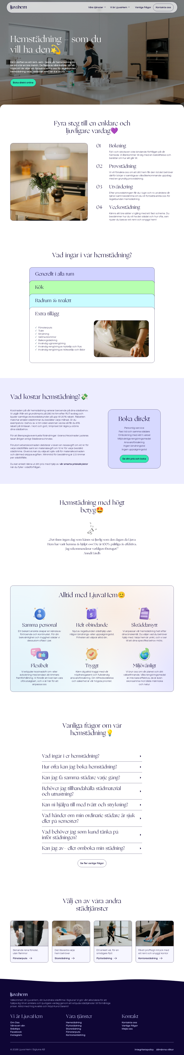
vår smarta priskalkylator (74, 464)
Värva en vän (17, 1025)
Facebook (16, 1031)
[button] (92, 756)
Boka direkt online (23, 82)
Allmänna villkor (165, 1049)
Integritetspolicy (144, 1049)
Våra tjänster (95, 7)
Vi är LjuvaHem (118, 7)
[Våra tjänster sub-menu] (105, 7)
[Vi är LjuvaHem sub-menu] (129, 7)
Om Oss (15, 1022)
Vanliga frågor (143, 7)
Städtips (15, 1028)
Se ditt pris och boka (134, 458)
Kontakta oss (163, 7)
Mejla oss (127, 1028)
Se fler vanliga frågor (92, 863)
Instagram (16, 1035)
